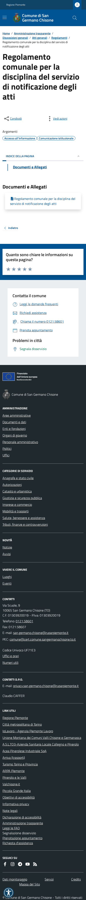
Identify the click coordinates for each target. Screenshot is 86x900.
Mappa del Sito (29, 884)
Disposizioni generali (15, 37)
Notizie (7, 547)
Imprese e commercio (17, 504)
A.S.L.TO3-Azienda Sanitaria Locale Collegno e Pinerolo (41, 744)
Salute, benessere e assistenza (24, 517)
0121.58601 (24, 621)
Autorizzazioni (12, 484)
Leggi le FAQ (11, 828)
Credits (76, 879)
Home (6, 33)
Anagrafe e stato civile (18, 478)
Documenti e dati (14, 422)
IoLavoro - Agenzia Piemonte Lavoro (28, 731)
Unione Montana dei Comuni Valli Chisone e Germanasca (42, 737)
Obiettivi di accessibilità (19, 797)
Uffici (6, 455)
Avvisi (7, 553)
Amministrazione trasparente (32, 33)
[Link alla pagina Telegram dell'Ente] (20, 864)
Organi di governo (15, 435)
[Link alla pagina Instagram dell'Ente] (12, 864)
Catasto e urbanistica (17, 491)
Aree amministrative (17, 415)
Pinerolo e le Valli (14, 777)
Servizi (49, 879)
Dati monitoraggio (15, 879)
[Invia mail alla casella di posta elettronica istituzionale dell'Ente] (40, 632)
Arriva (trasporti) (14, 757)
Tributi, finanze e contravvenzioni (25, 524)
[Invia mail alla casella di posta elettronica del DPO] (46, 685)
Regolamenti (59, 37)
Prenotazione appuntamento (22, 838)
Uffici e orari (11, 655)
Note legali (10, 810)
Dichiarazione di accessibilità (22, 817)
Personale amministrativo (20, 441)
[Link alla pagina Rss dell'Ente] (35, 864)
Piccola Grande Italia (17, 790)
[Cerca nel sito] (73, 18)
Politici (7, 448)
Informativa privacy (16, 803)
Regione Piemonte (15, 5)
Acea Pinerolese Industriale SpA (25, 750)
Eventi (7, 583)
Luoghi (7, 576)
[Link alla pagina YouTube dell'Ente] (27, 864)
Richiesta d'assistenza (18, 842)
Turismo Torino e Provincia (20, 764)
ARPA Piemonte (14, 770)
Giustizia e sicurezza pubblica (22, 497)
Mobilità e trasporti (16, 511)
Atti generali (39, 37)
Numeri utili (10, 662)
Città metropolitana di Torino (22, 724)
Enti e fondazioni (14, 428)
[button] (8, 892)
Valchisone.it (11, 784)
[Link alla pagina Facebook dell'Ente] (5, 864)
